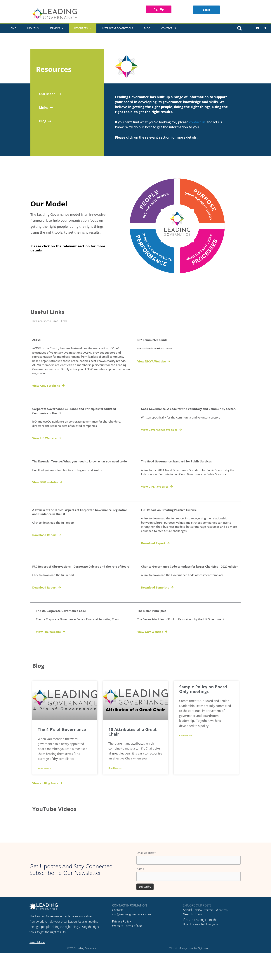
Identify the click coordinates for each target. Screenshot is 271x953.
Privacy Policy (121, 921)
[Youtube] (257, 28)
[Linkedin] (265, 28)
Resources (81, 28)
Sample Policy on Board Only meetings (203, 689)
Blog (147, 28)
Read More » (44, 768)
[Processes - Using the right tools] (201, 249)
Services (55, 28)
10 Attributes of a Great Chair (132, 732)
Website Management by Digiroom (188, 948)
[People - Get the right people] (153, 202)
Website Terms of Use (127, 926)
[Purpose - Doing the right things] (201, 202)
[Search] (239, 28)
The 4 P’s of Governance (62, 729)
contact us (197, 122)
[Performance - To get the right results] (153, 249)
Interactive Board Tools (117, 28)
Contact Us (168, 28)
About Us (33, 28)
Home (12, 28)
